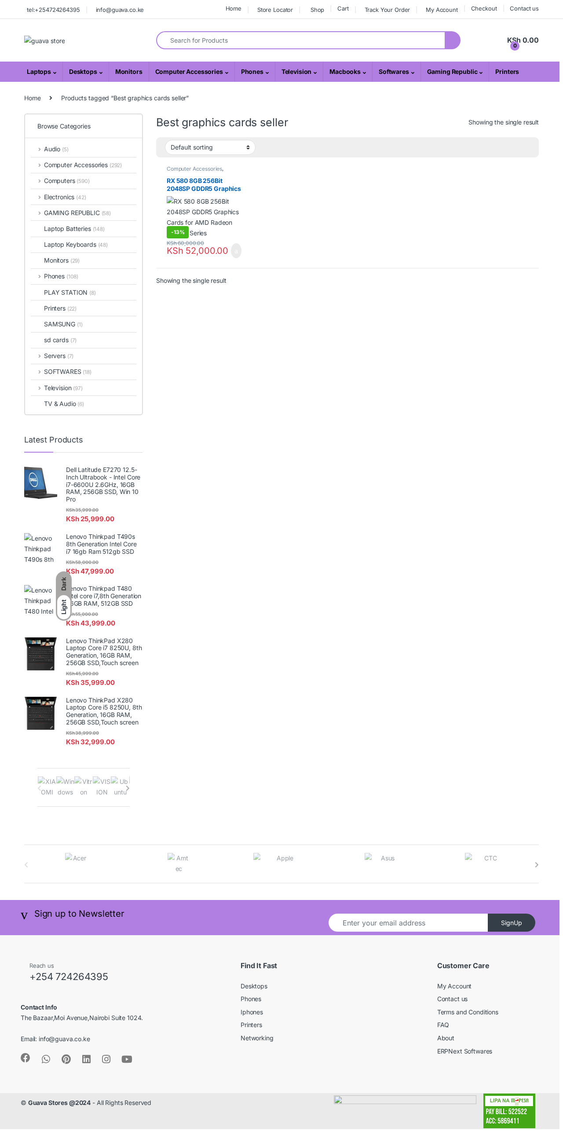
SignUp (511, 922)
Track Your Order (387, 9)
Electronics (65, 197)
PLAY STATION (70, 292)
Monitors (129, 71)
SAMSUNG (63, 324)
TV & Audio (64, 403)
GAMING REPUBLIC (77, 212)
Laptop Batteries (74, 228)
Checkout (484, 8)
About (445, 1038)
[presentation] (128, 788)
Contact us (524, 8)
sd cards (60, 340)
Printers (507, 71)
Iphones (252, 1012)
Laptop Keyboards (76, 244)
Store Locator (275, 9)
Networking (257, 1038)
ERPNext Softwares (465, 1051)
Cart (342, 8)
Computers (67, 180)
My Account (442, 9)
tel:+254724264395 (53, 9)
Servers (58, 355)
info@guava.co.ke (120, 9)
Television (297, 71)
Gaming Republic (452, 71)
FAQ (443, 1024)
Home (233, 8)
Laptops (39, 71)
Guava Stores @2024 (59, 1102)
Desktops (83, 71)
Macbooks (345, 71)
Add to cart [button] (235, 250)
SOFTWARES (67, 371)
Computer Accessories (189, 71)
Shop (317, 9)
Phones (252, 71)
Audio (56, 149)
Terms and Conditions (467, 1012)
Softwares (394, 71)
